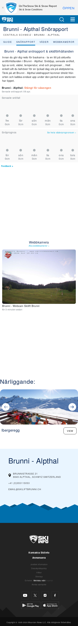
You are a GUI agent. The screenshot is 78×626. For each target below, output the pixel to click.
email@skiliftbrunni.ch (24, 489)
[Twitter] (35, 595)
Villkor (39, 572)
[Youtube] (25, 595)
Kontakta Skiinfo (38, 552)
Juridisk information (39, 564)
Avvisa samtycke (39, 584)
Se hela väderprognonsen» (61, 132)
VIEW (70, 430)
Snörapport (25, 41)
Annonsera (39, 557)
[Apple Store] (50, 605)
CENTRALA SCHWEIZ (17, 34)
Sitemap (39, 576)
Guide (7, 41)
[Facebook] (55, 595)
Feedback (6, 166)
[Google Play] (30, 605)
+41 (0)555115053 (19, 482)
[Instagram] (45, 595)
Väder (44, 41)
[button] (61, 19)
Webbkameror (64, 41)
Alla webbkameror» (39, 245)
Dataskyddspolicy (39, 568)
